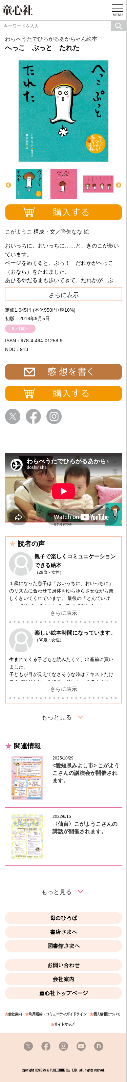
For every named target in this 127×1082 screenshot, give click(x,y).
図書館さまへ (63, 946)
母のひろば (63, 918)
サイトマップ (64, 1024)
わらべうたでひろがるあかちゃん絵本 (51, 39)
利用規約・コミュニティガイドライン (57, 1014)
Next (118, 185)
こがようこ (18, 232)
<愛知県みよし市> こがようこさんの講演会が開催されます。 (86, 773)
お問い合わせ (63, 965)
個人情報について (106, 1014)
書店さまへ (63, 932)
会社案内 (64, 979)
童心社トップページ (63, 993)
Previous (8, 185)
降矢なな (71, 232)
